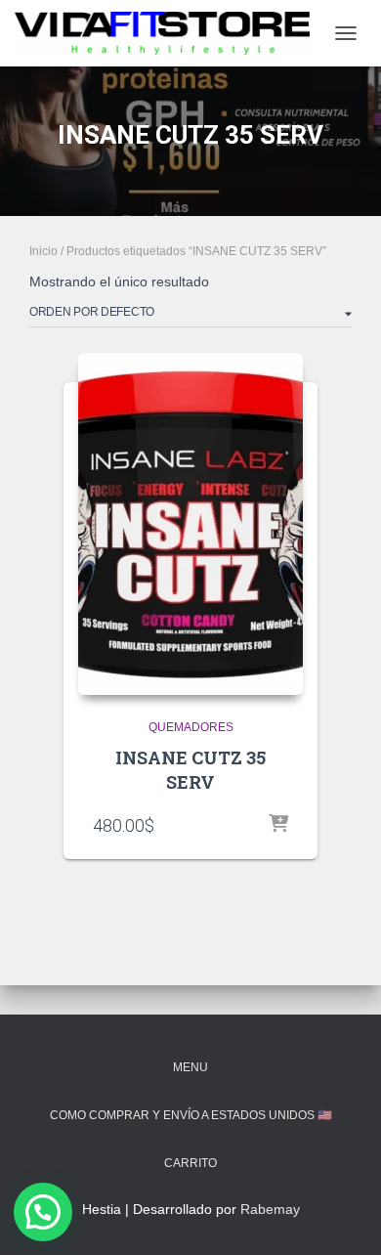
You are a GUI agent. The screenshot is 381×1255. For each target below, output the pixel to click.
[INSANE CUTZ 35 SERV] (190, 524)
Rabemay (270, 1209)
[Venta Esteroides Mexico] (169, 33)
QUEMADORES (190, 727)
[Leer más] (278, 825)
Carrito (190, 1163)
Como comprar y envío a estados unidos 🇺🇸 (191, 1115)
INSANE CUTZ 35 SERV (190, 770)
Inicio (43, 251)
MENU (190, 1067)
